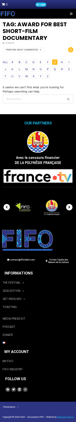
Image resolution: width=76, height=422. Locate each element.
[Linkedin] (19, 389)
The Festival (12, 282)
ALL (5, 62)
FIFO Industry (12, 369)
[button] (71, 14)
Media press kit (14, 318)
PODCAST (9, 326)
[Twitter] (13, 389)
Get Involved (12, 299)
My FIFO (8, 361)
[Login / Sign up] (41, 4)
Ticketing (10, 307)
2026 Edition (11, 290)
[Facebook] (7, 389)
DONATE (8, 335)
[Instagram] (25, 389)
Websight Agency (65, 417)
